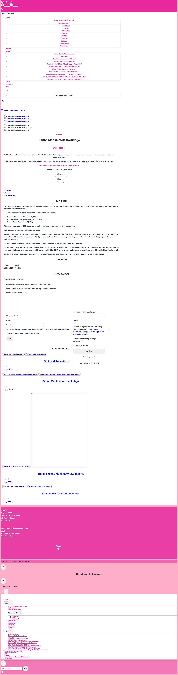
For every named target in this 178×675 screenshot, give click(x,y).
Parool (75, 320)
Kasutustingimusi (81, 334)
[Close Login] (3, 567)
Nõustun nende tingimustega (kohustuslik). (84, 340)
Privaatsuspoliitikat (96, 332)
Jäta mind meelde (81, 346)
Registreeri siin (94, 363)
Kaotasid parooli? (89, 357)
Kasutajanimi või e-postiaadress (84, 312)
